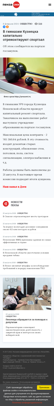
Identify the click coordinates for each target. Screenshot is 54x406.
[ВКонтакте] (4, 27)
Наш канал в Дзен (14, 186)
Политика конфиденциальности (27, 402)
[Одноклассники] (7, 27)
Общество (26, 24)
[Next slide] (47, 293)
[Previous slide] (6, 293)
